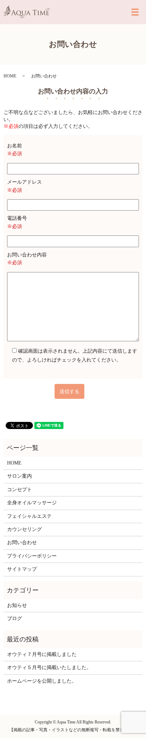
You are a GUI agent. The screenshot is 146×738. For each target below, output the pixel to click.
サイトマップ (22, 569)
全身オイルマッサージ (32, 502)
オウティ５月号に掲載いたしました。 (49, 667)
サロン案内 (19, 476)
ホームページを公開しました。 (42, 681)
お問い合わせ (22, 542)
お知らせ (17, 605)
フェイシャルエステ (29, 516)
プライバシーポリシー (32, 556)
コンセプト (19, 489)
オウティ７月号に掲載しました (42, 654)
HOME (10, 76)
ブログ (14, 618)
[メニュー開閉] (135, 12)
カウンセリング (24, 529)
